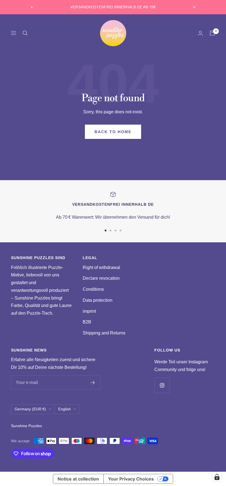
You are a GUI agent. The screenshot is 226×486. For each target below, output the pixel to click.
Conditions (93, 289)
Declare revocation (101, 278)
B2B (87, 322)
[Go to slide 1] (105, 230)
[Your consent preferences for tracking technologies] (217, 477)
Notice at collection (78, 479)
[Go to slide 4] (120, 230)
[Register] (92, 383)
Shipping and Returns (104, 333)
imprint (89, 311)
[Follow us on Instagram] (162, 385)
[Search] (25, 33)
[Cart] (212, 33)
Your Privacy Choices (131, 479)
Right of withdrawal (101, 267)
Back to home (113, 132)
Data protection (97, 300)
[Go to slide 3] (115, 230)
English (64, 409)
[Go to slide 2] (110, 230)
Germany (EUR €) (30, 409)
